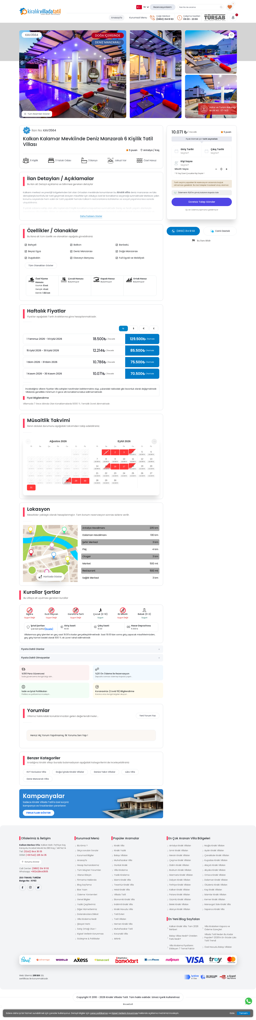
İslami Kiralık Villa (122, 879)
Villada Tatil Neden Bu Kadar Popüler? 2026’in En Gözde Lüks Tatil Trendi (220, 937)
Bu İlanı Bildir (204, 240)
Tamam (243, 1013)
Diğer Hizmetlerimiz (87, 909)
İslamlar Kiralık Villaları (215, 894)
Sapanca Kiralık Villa (214, 909)
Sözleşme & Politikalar (88, 938)
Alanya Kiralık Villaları (179, 909)
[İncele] (49, 628)
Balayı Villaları (121, 855)
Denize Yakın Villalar (104, 771)
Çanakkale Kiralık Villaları (216, 855)
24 (124, 473)
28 (67, 480)
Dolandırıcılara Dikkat (88, 914)
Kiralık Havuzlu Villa (123, 909)
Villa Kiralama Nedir (87, 919)
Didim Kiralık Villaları (179, 865)
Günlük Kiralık (120, 865)
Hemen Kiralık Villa (123, 923)
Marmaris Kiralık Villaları (181, 874)
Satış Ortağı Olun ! (86, 928)
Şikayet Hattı (83, 923)
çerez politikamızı (99, 1013)
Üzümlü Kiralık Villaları (180, 899)
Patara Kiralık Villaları (179, 894)
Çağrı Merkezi (163, 16)
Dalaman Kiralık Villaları (216, 879)
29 (76, 481)
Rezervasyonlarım (162, 7)
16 (115, 466)
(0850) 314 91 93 (164, 19)
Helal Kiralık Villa (122, 889)
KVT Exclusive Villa (36, 771)
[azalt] (216, 169)
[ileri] (154, 441)
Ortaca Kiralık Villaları (215, 874)
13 (151, 459)
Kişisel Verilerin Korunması (90, 933)
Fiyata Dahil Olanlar (32, 649)
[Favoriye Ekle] (231, 35)
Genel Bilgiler (83, 899)
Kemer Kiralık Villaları (214, 899)
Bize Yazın (82, 889)
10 (124, 459)
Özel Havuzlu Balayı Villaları (218, 946)
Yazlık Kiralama (121, 874)
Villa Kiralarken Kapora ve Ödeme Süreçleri (217, 928)
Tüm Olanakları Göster (40, 265)
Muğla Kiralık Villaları (214, 845)
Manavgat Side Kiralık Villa (217, 904)
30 (85, 481)
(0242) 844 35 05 (33, 851)
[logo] (40, 11)
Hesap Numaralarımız (88, 865)
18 (133, 466)
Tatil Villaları (120, 919)
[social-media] (22, 887)
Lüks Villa (130, 771)
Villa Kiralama (121, 870)
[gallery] (155, 74)
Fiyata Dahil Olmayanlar (35, 657)
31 (31, 487)
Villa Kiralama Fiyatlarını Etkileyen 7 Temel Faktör (182, 947)
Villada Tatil (120, 894)
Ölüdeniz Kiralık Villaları (215, 884)
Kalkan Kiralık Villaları (179, 889)
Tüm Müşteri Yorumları (89, 870)
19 (142, 466)
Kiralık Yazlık (120, 850)
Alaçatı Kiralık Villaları (214, 865)
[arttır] (226, 169)
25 (133, 473)
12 (142, 459)
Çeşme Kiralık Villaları (180, 860)
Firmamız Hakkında (86, 879)
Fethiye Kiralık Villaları (180, 884)
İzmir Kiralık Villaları (178, 850)
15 (106, 466)
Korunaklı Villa (121, 933)
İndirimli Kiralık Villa (123, 904)
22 (106, 473)
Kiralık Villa (119, 845)
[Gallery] (72, 74)
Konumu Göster (32, 862)
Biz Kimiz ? (82, 845)
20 (151, 466)
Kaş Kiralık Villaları (213, 889)
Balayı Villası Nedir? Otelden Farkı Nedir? (183, 937)
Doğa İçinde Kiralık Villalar (70, 771)
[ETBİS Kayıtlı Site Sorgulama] (227, 977)
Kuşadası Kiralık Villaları (215, 860)
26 (142, 473)
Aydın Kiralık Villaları (214, 850)
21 (97, 473)
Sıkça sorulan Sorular (87, 850)
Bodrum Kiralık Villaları (180, 870)
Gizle (232, 1013)
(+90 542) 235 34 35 (36, 855)
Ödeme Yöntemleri (87, 894)
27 (151, 473)
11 (133, 459)
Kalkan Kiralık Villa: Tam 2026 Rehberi (183, 928)
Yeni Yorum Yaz (148, 715)
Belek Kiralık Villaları (178, 904)
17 (124, 466)
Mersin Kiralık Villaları (179, 855)
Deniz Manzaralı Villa (38, 778)
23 (115, 473)
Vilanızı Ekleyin (84, 874)
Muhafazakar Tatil (123, 928)
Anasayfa (116, 17)
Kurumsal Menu (138, 17)
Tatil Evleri (119, 914)
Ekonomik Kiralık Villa (124, 899)
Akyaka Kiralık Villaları (214, 870)
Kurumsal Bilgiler (85, 855)
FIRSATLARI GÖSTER (38, 813)
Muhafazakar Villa (123, 860)
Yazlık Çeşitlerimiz (86, 904)
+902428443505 (39, 871)
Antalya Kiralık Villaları (180, 845)
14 (97, 466)
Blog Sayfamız (84, 884)
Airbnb (117, 938)
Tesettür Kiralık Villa (124, 884)
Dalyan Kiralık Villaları (179, 879)
